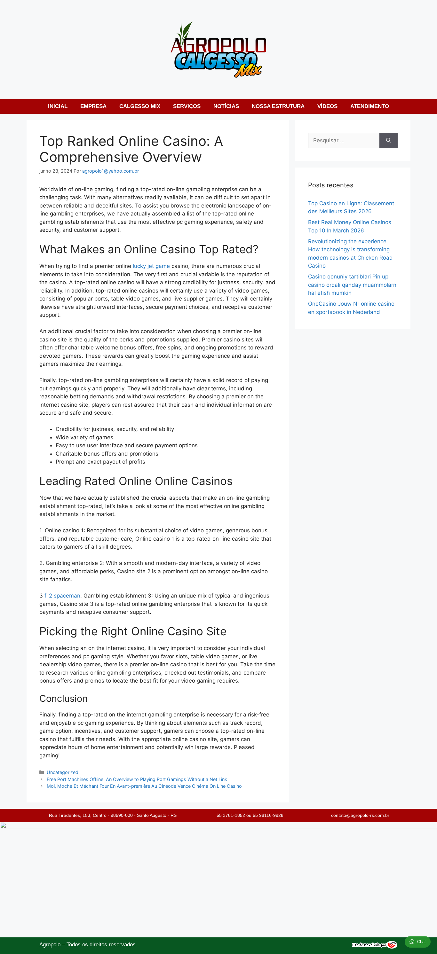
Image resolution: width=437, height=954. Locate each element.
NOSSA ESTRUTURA (278, 106)
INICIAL (58, 106)
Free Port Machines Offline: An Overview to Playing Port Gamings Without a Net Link (137, 779)
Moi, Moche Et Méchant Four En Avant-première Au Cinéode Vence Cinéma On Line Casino (144, 786)
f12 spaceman (62, 595)
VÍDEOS (327, 106)
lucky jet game (151, 266)
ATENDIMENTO (369, 106)
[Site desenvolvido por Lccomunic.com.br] (375, 947)
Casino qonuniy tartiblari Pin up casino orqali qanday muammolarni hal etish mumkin (353, 284)
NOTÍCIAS (226, 106)
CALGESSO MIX (139, 106)
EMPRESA (93, 106)
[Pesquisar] (388, 140)
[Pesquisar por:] (343, 140)
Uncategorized (62, 772)
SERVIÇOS (187, 106)
